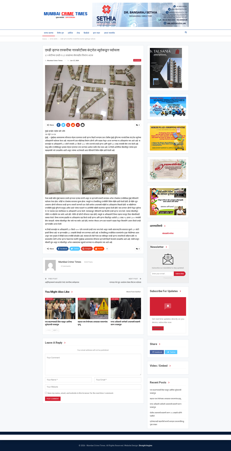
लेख (78, 33)
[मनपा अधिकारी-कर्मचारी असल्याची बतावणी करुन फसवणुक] (126, 308)
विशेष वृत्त (60, 33)
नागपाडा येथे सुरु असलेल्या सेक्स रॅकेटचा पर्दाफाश (125, 282)
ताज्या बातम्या (48, 33)
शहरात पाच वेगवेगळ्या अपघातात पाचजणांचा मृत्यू (165, 399)
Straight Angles (145, 445)
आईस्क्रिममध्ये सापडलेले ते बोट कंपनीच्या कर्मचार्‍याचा (62, 282)
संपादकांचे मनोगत (168, 233)
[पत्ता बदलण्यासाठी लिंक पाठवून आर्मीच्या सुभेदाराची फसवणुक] (60, 308)
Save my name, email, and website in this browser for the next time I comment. (80, 393)
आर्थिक (70, 33)
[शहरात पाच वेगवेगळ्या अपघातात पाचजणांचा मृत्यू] (93, 308)
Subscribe (180, 274)
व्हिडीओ (86, 33)
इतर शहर (96, 33)
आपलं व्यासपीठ (109, 33)
